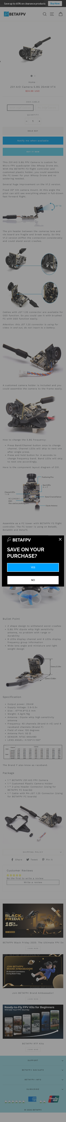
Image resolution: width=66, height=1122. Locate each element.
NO (33, 580)
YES (33, 567)
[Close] (60, 539)
